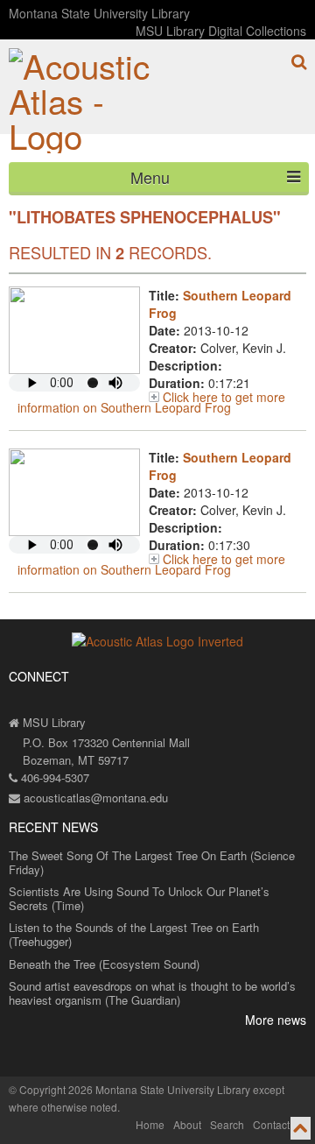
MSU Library (52, 722)
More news (275, 1019)
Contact (271, 1124)
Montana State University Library (99, 13)
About (187, 1124)
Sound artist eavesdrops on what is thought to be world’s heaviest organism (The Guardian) (152, 993)
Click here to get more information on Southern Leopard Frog (151, 402)
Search (227, 1124)
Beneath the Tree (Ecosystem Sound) (104, 964)
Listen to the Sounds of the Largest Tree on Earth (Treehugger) (134, 934)
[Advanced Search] (298, 62)
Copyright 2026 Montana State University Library (134, 1089)
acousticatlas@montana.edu (94, 797)
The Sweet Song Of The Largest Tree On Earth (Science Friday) (152, 862)
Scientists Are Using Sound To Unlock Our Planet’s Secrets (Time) (139, 898)
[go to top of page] (300, 1128)
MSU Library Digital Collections (221, 30)
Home (150, 1124)
